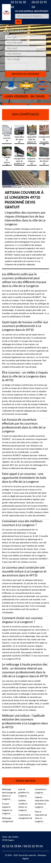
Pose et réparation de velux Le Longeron (41, 817)
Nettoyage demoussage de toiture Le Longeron (9, 794)
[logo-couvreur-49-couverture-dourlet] (6, 12)
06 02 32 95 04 (39, 5)
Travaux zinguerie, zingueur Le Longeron (7, 809)
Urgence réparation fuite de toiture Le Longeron (42, 802)
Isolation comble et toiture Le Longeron (22, 805)
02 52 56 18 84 (18, 5)
